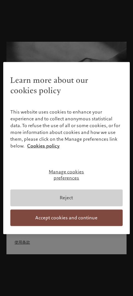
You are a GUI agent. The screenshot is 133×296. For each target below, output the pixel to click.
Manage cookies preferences (66, 175)
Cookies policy (43, 146)
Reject (66, 197)
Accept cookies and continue (66, 217)
